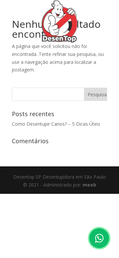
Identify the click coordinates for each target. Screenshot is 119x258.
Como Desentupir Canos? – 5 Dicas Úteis (56, 124)
